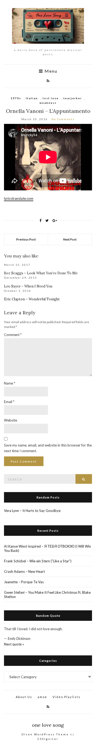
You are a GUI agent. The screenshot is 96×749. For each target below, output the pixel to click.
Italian (32, 98)
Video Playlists (67, 697)
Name (9, 383)
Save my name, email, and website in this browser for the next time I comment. (48, 448)
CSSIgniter (48, 738)
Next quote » (14, 644)
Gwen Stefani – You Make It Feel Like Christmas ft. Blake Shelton (47, 594)
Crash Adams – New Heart (24, 571)
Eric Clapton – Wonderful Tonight (32, 299)
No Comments (63, 119)
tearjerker (72, 98)
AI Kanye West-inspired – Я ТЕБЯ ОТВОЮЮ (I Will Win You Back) (47, 548)
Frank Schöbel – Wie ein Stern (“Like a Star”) (37, 561)
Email (9, 402)
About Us (24, 697)
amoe (42, 697)
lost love (51, 98)
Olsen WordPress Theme (45, 734)
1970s (16, 98)
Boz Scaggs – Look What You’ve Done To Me (41, 273)
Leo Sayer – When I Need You (28, 286)
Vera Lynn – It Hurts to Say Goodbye (32, 510)
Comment (13, 335)
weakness (48, 102)
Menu (50, 71)
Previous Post (26, 239)
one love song (48, 725)
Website (10, 420)
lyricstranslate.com (18, 198)
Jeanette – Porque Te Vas (24, 582)
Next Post (70, 239)
